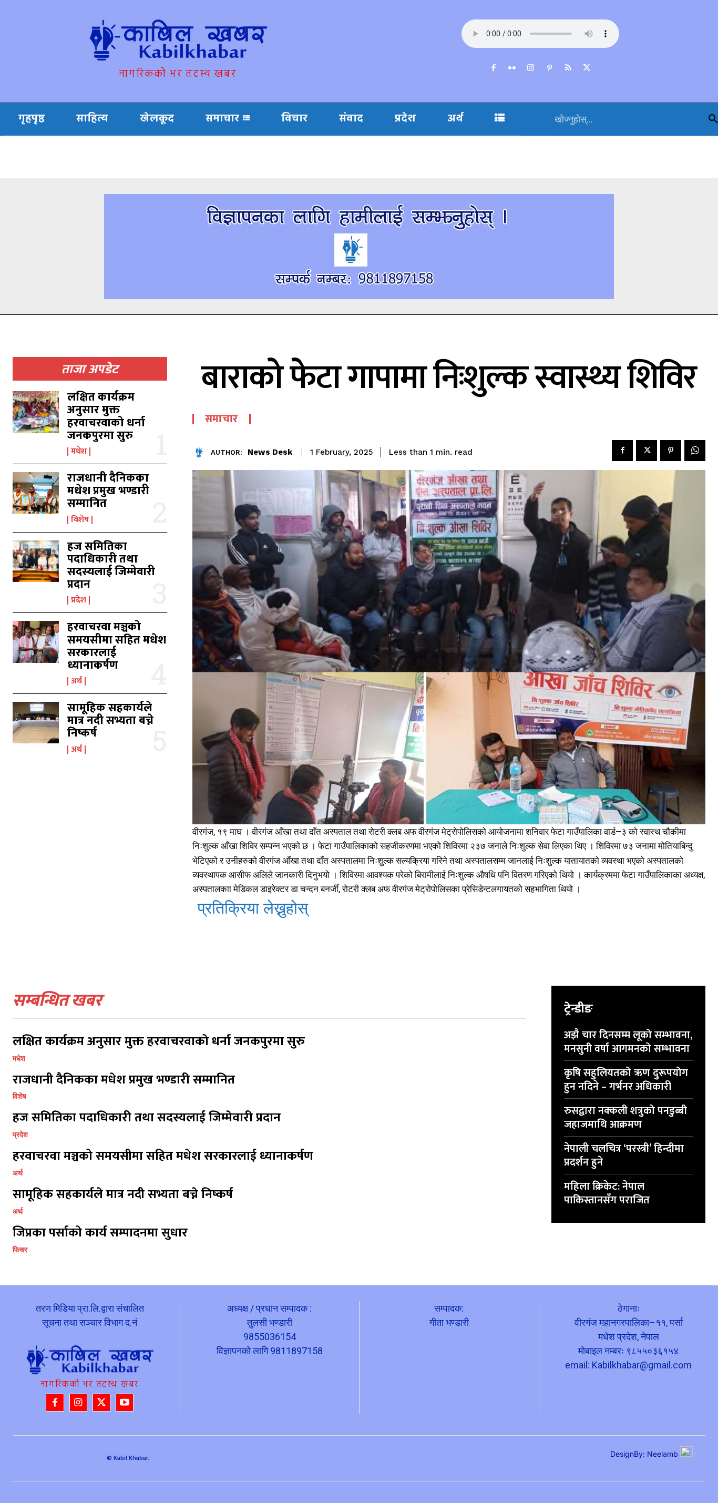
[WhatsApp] (694, 450)
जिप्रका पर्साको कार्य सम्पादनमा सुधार (100, 1232)
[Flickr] (512, 68)
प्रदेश (78, 600)
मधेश (79, 451)
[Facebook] (493, 68)
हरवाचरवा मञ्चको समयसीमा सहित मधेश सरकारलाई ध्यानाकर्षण (116, 646)
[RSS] (568, 68)
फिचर (20, 1249)
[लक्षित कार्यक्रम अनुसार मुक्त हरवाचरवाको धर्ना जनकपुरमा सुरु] (36, 412)
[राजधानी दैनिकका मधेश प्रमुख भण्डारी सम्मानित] (36, 493)
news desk (270, 452)
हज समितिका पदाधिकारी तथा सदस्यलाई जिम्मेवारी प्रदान (111, 566)
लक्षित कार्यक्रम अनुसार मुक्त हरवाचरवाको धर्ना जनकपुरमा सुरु (106, 416)
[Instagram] (531, 68)
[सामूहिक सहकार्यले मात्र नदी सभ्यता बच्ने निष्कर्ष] (36, 722)
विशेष (80, 520)
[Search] (713, 119)
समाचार (221, 419)
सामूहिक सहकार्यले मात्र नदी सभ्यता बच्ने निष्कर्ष (110, 720)
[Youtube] (125, 1403)
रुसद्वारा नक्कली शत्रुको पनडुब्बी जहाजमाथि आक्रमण (625, 1117)
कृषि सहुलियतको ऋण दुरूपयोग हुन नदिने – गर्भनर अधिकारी (626, 1080)
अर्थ (76, 681)
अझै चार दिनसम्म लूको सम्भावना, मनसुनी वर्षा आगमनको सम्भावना (628, 1042)
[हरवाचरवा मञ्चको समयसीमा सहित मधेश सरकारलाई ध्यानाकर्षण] (36, 641)
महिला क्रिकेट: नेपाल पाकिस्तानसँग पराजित (607, 1193)
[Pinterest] (550, 68)
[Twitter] (587, 68)
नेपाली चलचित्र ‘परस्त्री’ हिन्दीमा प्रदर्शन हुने (624, 1155)
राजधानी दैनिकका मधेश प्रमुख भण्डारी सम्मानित (108, 490)
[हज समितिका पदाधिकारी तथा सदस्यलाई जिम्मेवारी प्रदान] (36, 561)
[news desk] (201, 452)
